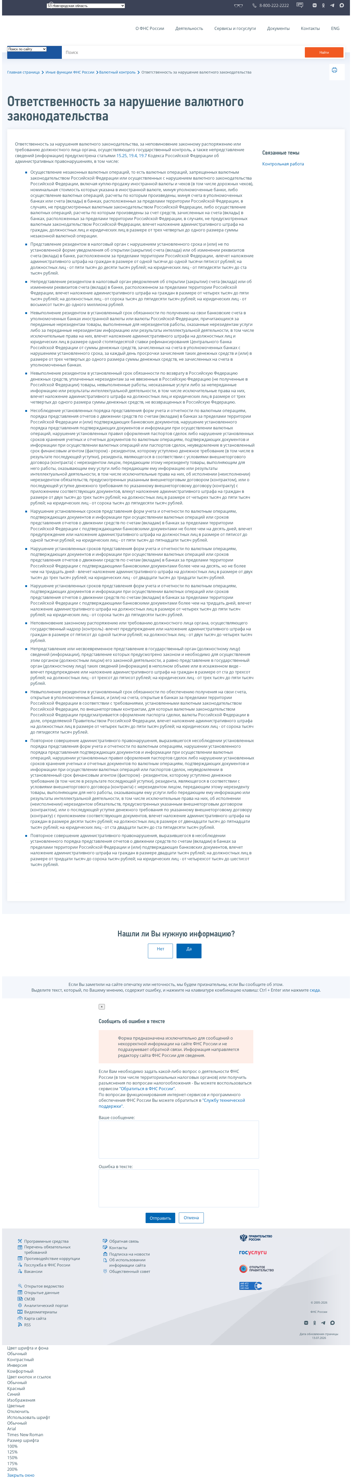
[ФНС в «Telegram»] (332, 5)
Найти (324, 52)
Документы (278, 28)
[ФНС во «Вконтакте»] (315, 5)
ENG (335, 28)
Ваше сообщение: (117, 1117)
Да (189, 949)
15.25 (121, 155)
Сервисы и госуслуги (235, 28)
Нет (160, 949)
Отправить (160, 1218)
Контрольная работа (283, 164)
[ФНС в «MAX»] (341, 5)
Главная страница (23, 72)
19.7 (143, 155)
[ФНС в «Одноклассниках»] (323, 5)
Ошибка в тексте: (116, 1166)
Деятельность (189, 28)
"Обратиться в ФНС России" (147, 1088)
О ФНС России (150, 28)
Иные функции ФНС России (70, 72)
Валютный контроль (117, 72)
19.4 (133, 155)
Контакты (310, 28)
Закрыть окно (21, 1475)
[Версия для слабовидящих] (239, 5)
